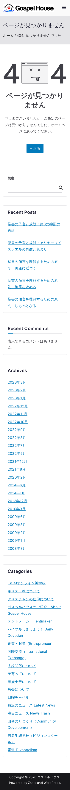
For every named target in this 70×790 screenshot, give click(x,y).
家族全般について (22, 681)
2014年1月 (16, 493)
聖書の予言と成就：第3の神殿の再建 (34, 227)
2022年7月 (17, 445)
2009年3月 (17, 524)
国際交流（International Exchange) (27, 654)
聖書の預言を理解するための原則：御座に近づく (33, 264)
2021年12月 (17, 461)
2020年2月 (17, 477)
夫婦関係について (22, 666)
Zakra (32, 783)
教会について (18, 689)
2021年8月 (17, 469)
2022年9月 (17, 429)
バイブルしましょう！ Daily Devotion (30, 632)
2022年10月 (18, 422)
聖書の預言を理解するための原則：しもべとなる (33, 302)
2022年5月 (17, 453)
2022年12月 (18, 406)
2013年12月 (17, 501)
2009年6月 (17, 516)
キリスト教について (24, 591)
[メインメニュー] (64, 8)
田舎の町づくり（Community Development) (32, 724)
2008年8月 (17, 548)
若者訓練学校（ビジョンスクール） (33, 738)
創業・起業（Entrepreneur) (30, 643)
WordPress (52, 783)
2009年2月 (17, 532)
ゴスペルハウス (48, 777)
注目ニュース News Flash (29, 713)
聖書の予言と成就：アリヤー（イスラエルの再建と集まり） (34, 246)
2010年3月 (17, 509)
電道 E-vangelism (22, 750)
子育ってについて (22, 673)
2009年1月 (17, 540)
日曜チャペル (18, 697)
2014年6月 (17, 485)
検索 (11, 178)
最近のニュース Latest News (31, 705)
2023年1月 (17, 398)
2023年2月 (17, 390)
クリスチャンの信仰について (31, 599)
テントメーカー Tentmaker (30, 621)
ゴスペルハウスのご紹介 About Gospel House (34, 610)
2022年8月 (17, 437)
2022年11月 (17, 414)
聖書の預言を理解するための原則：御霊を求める (33, 283)
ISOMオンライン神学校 (27, 583)
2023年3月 (17, 382)
